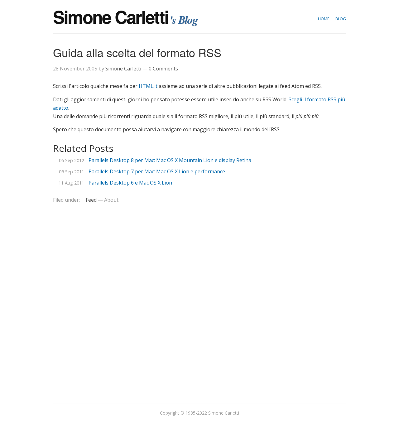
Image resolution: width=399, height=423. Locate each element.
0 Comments (163, 68)
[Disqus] (199, 299)
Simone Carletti (110, 16)
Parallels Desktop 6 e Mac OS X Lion (130, 182)
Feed (91, 199)
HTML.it (148, 86)
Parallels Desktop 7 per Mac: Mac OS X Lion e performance (157, 171)
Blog (340, 19)
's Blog (184, 19)
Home (323, 19)
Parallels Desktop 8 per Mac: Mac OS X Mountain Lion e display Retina (170, 160)
